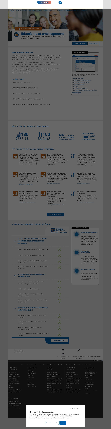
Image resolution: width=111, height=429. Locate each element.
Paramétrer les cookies (52, 423)
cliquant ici (67, 418)
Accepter (62, 423)
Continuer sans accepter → (75, 408)
